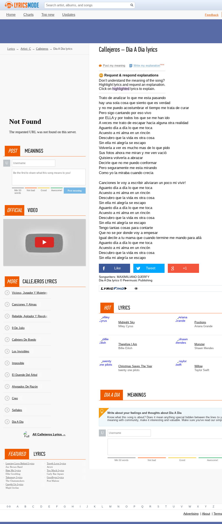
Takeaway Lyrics (14, 477)
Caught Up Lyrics (14, 484)
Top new (47, 15)
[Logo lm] (22, 5)
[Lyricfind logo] (114, 288)
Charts (28, 15)
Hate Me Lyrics (13, 470)
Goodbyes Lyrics (55, 477)
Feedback (212, 15)
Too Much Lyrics (55, 470)
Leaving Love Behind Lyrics (20, 463)
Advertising (191, 513)
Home (11, 15)
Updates (68, 15)
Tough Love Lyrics (56, 463)
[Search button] (131, 5)
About (206, 513)
